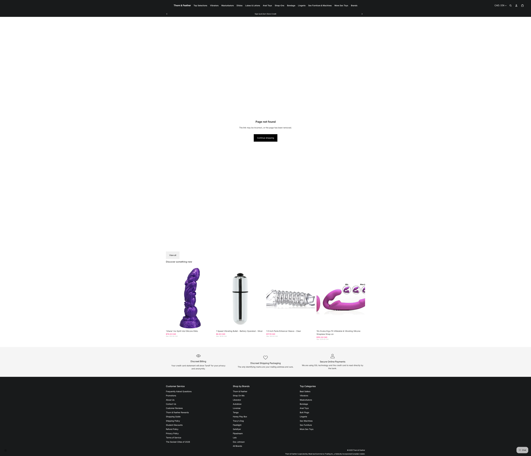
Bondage (304, 404)
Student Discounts (174, 425)
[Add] (210, 324)
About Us (170, 400)
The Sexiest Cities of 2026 (178, 442)
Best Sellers (305, 391)
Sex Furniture (306, 425)
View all (172, 255)
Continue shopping (265, 138)
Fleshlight (237, 425)
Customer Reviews (174, 408)
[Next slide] (362, 14)
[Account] (516, 5)
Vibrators (304, 395)
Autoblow (237, 404)
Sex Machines (306, 421)
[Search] (510, 5)
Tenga (236, 412)
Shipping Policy (173, 421)
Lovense (236, 408)
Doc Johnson (239, 442)
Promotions (171, 395)
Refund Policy (172, 429)
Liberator (237, 400)
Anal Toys (304, 408)
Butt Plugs (304, 412)
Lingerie (303, 416)
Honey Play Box (240, 416)
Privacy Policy (172, 433)
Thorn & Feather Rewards (177, 412)
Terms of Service (173, 437)
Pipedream (238, 433)
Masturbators (306, 400)
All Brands (237, 446)
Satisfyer (237, 429)
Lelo (235, 437)
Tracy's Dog (238, 421)
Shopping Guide (173, 416)
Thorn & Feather (240, 391)
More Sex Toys (306, 429)
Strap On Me (238, 395)
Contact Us (171, 404)
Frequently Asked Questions (179, 391)
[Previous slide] (167, 14)
